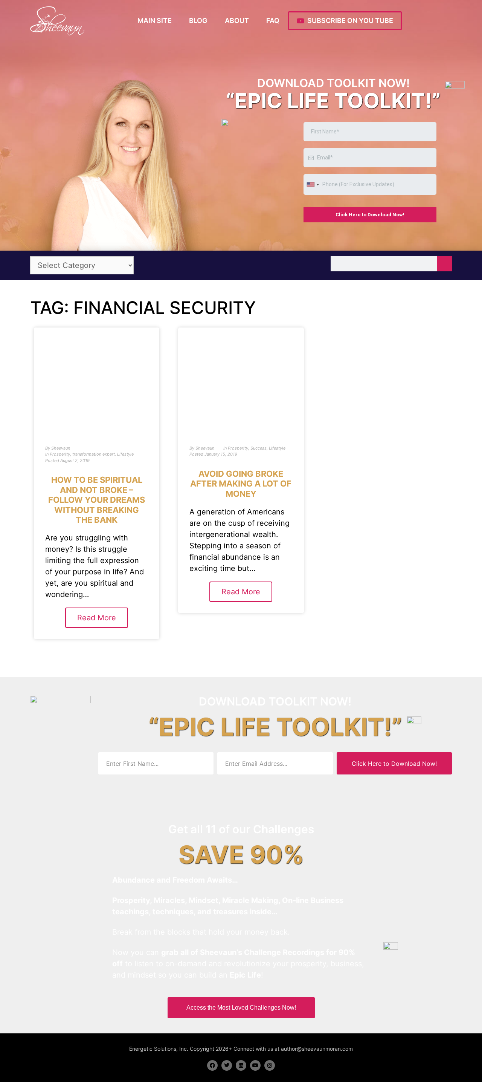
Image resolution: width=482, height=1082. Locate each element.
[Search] (444, 263)
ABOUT (237, 20)
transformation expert (93, 454)
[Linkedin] (241, 1065)
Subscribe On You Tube (348, 20)
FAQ (272, 20)
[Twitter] (226, 1065)
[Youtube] (255, 1065)
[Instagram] (269, 1065)
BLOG (198, 20)
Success (258, 448)
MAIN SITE (154, 20)
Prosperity (60, 454)
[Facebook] (212, 1065)
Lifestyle (125, 454)
